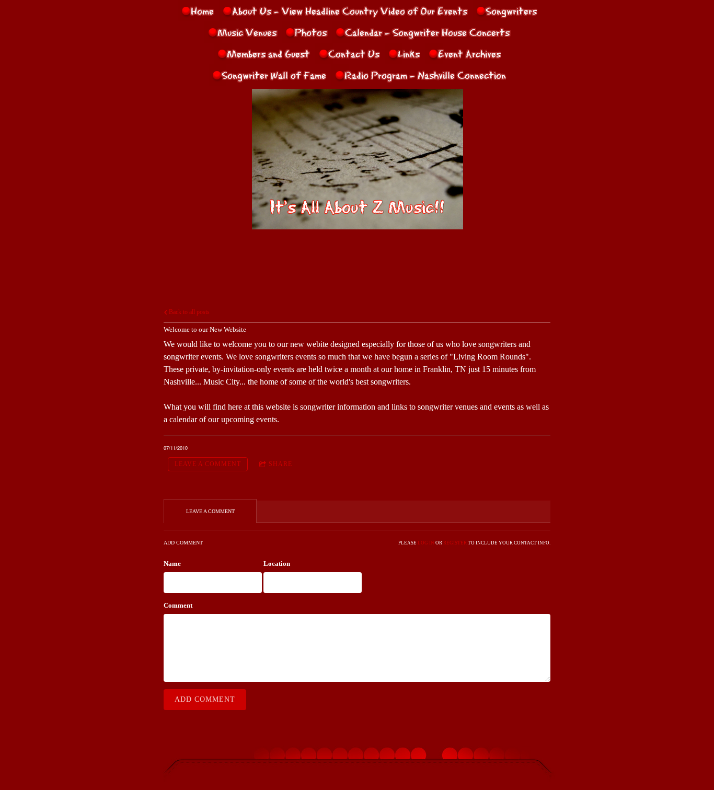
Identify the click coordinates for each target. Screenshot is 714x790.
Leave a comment (208, 464)
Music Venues (247, 32)
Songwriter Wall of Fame (274, 75)
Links (409, 53)
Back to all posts (188, 312)
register (455, 542)
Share (280, 464)
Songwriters (511, 10)
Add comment (205, 699)
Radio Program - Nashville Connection (425, 75)
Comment (178, 605)
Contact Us (353, 53)
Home (202, 10)
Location (276, 563)
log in (426, 542)
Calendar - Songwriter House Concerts (427, 32)
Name (172, 563)
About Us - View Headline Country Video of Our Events (349, 10)
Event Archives (469, 53)
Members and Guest (268, 53)
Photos (311, 32)
